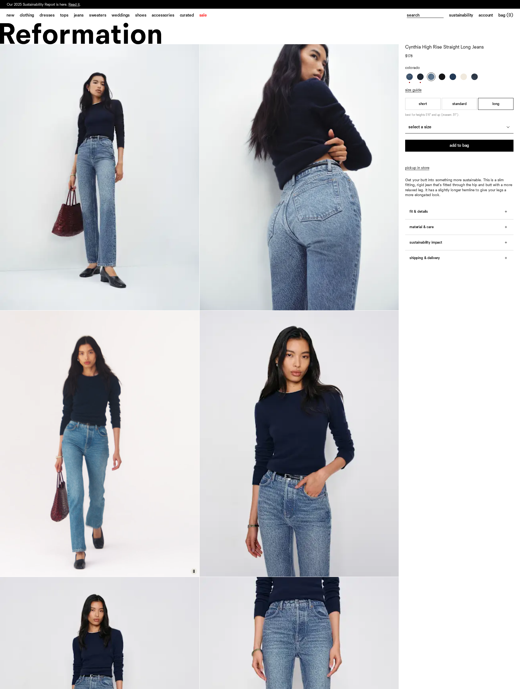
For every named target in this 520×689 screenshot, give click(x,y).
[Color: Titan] (474, 76)
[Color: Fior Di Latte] (463, 76)
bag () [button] (506, 15)
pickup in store (417, 168)
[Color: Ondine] (420, 76)
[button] (194, 571)
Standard (459, 104)
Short (423, 104)
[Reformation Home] (260, 33)
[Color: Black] (442, 76)
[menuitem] (13, 15)
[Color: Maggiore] (452, 76)
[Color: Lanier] (409, 76)
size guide (413, 90)
